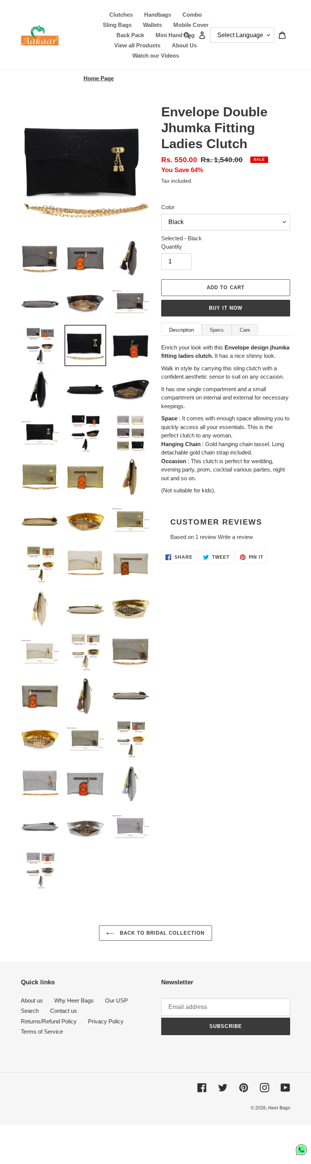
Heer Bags (279, 1108)
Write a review (235, 537)
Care (245, 330)
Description (181, 330)
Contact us (63, 1010)
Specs (217, 330)
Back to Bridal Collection (161, 933)
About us (32, 1000)
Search (30, 1010)
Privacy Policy (106, 1021)
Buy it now (225, 308)
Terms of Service (42, 1031)
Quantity (171, 246)
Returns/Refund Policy (49, 1021)
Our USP (116, 1000)
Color (167, 207)
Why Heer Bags (74, 1000)
